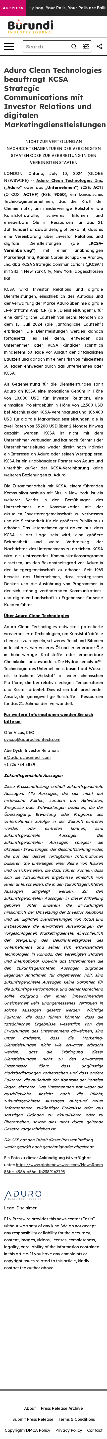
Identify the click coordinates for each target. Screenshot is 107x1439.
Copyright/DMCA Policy (27, 1430)
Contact (95, 1430)
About (30, 1408)
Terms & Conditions (76, 1419)
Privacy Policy (68, 1430)
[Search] (74, 46)
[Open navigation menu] (9, 46)
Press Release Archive (62, 1408)
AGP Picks (13, 8)
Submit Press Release (33, 1419)
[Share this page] (99, 46)
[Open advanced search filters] (86, 46)
